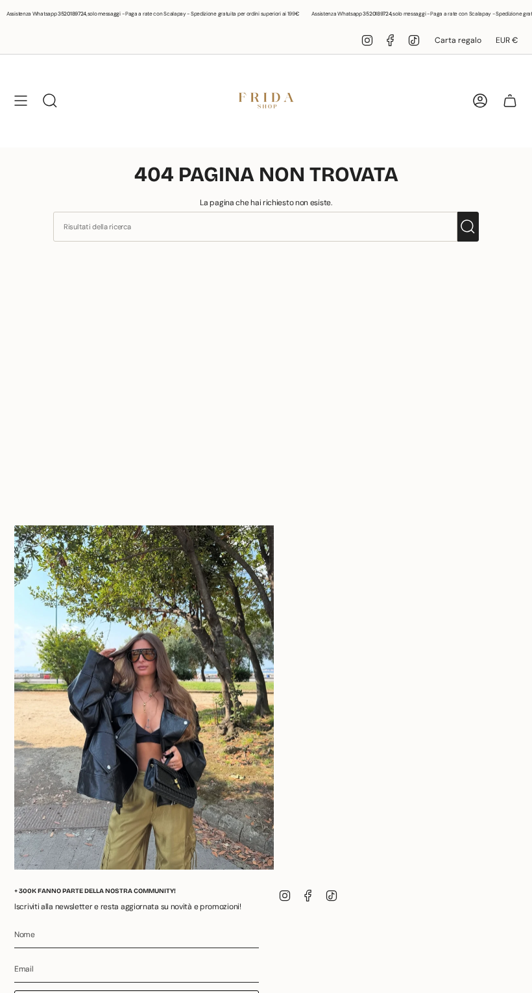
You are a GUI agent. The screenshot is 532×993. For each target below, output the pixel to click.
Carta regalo (458, 40)
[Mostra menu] (21, 101)
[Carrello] (510, 101)
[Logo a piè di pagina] (144, 697)
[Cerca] (468, 227)
